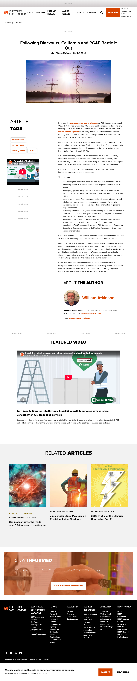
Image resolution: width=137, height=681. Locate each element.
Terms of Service (35, 660)
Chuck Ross (98, 512)
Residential (54, 632)
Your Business (18, 140)
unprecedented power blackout (84, 123)
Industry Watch (18, 151)
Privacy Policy (22, 660)
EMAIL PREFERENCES (126, 15)
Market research (66, 12)
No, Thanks (123, 672)
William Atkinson (98, 297)
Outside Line (54, 629)
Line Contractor (72, 619)
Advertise (91, 12)
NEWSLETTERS (126, 11)
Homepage (9, 23)
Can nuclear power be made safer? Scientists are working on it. (27, 525)
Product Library (51, 12)
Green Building (55, 617)
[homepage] (15, 12)
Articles (19, 23)
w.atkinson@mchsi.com (91, 313)
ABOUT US (124, 8)
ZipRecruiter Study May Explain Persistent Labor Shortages (68, 517)
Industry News (55, 624)
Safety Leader (71, 617)
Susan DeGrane (17, 518)
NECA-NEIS (121, 624)
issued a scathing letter (68, 131)
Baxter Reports (89, 627)
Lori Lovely (56, 512)
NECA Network (123, 632)
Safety (52, 634)
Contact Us (104, 624)
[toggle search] (101, 12)
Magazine (40, 12)
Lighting (53, 627)
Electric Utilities (18, 145)
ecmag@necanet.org (38, 634)
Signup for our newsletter (68, 585)
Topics (30, 12)
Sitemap (46, 660)
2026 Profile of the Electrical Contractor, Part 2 (107, 517)
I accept (105, 672)
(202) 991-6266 (37, 630)
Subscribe (113, 13)
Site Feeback (9, 660)
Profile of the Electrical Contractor (88, 622)
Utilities (32, 151)
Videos (80, 12)
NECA (119, 611)
